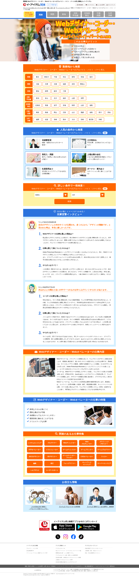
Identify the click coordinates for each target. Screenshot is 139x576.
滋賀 (64, 84)
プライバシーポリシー (70, 566)
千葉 (55, 77)
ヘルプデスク (34, 470)
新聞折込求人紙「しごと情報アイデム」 (65, 552)
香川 (100, 112)
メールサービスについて (100, 566)
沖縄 (100, 119)
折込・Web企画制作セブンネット (92, 552)
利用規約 (53, 566)
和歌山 (82, 84)
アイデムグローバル (60, 548)
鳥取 (37, 112)
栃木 (91, 77)
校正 (52, 463)
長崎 (55, 119)
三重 (64, 91)
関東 (41, 15)
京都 (55, 84)
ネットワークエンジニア (86, 463)
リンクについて (60, 566)
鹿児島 (91, 119)
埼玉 (64, 77)
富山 (46, 98)
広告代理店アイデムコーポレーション (94, 548)
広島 (64, 112)
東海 (64, 14)
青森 (46, 105)
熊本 (64, 119)
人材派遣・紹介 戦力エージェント (93, 550)
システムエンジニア (35, 443)
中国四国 (98, 14)
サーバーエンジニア (104, 463)
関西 (52, 14)
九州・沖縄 (29, 119)
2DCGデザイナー (35, 456)
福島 (91, 105)
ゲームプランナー (87, 449)
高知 (109, 112)
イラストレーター (52, 449)
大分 (73, 119)
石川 (55, 98)
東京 (37, 77)
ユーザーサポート (52, 470)
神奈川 (46, 77)
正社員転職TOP (30, 550)
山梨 (73, 98)
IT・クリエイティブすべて (63, 8)
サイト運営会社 (110, 566)
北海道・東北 (29, 105)
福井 (64, 98)
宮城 (64, 105)
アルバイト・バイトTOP (32, 548)
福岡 (37, 119)
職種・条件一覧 (51, 8)
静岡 (46, 91)
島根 (46, 112)
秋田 (73, 105)
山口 (73, 112)
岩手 (55, 105)
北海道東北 (87, 14)
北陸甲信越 (75, 14)
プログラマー (52, 443)
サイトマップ (111, 4)
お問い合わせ (47, 566)
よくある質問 (101, 4)
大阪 (37, 84)
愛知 (37, 91)
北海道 (37, 105)
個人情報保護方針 (89, 566)
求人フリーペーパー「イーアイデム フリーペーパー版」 (69, 550)
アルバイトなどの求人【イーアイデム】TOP (34, 8)
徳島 (91, 112)
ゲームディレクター (69, 449)
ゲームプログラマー (104, 449)
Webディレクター (69, 443)
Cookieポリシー (80, 566)
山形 (82, 105)
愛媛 (82, 112)
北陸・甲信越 (29, 98)
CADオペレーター (87, 456)
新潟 (37, 98)
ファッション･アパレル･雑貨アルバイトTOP (36, 552)
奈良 (73, 84)
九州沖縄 (110, 14)
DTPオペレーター (35, 449)
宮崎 (82, 119)
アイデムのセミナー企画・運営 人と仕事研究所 (67, 555)
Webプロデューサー (87, 443)
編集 (34, 463)
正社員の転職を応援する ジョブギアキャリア (66, 562)
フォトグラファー (69, 463)
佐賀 (46, 119)
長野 (82, 98)
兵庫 (46, 84)
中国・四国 (29, 112)
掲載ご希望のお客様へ (30, 566)
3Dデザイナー (52, 456)
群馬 (73, 77)
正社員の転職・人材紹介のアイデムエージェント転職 (68, 557)
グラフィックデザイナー (104, 443)
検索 (69, 201)
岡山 (55, 112)
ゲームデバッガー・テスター (69, 456)
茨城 (82, 77)
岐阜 (55, 91)
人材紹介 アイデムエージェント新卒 (64, 559)
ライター (104, 456)
